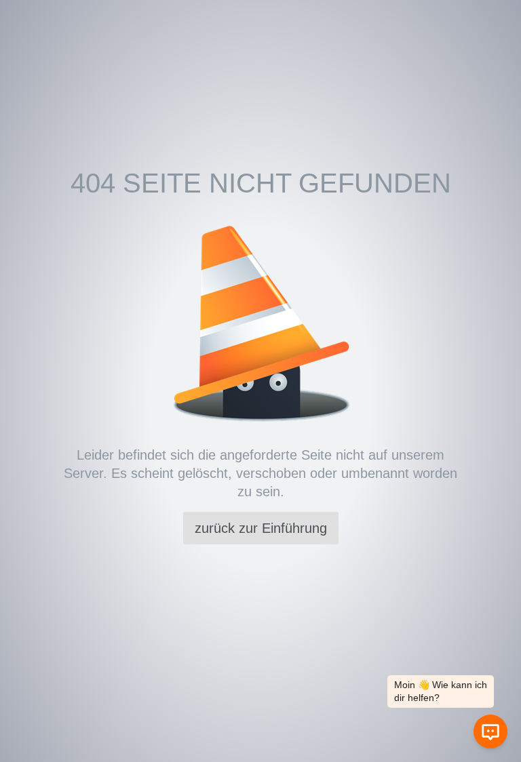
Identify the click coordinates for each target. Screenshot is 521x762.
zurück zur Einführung (261, 528)
